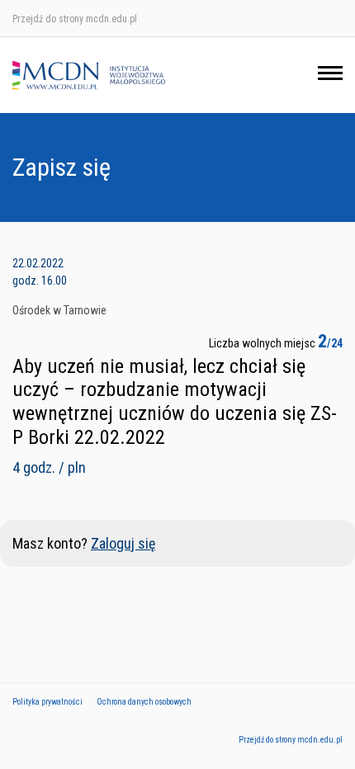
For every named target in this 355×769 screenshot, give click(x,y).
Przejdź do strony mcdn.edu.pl (74, 19)
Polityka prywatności (47, 701)
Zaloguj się (123, 543)
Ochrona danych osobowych (144, 701)
